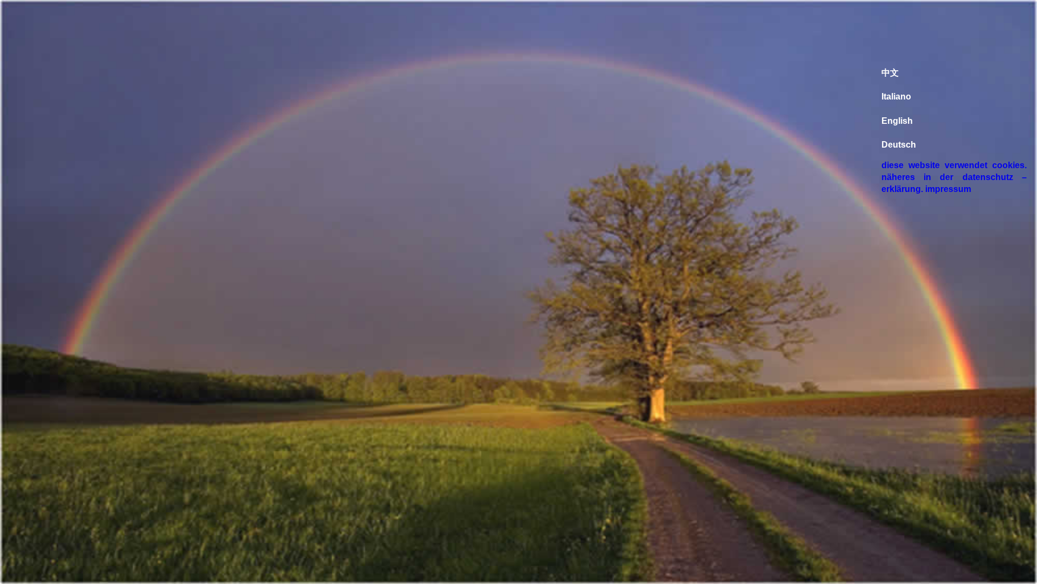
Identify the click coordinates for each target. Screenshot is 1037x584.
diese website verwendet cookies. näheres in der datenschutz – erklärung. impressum (954, 177)
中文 (890, 73)
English (897, 120)
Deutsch (898, 144)
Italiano (896, 96)
